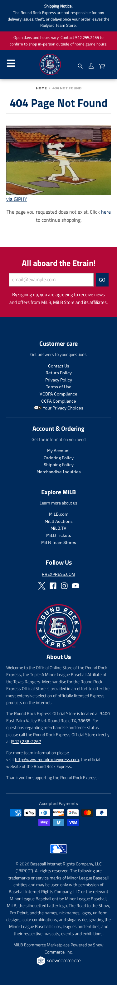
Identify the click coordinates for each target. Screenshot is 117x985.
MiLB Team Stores (58, 542)
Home (41, 88)
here (106, 211)
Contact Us (58, 366)
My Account (58, 450)
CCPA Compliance (58, 401)
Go (102, 279)
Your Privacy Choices (62, 408)
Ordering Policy (59, 458)
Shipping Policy (59, 464)
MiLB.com (58, 514)
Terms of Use (58, 387)
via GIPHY (16, 199)
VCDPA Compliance (58, 394)
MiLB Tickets (58, 535)
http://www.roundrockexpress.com (47, 759)
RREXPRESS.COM (58, 574)
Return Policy (59, 373)
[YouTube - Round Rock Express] (75, 586)
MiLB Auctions (59, 521)
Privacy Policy (58, 380)
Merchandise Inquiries (59, 472)
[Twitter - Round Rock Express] (42, 586)
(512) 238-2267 (26, 741)
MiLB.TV (58, 528)
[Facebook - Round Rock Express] (53, 586)
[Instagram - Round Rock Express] (64, 586)
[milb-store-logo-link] (58, 855)
